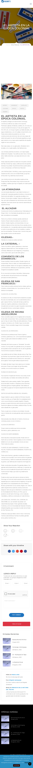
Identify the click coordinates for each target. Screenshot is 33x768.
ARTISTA (5, 105)
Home (8, 45)
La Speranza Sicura (17, 662)
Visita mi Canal (16, 624)
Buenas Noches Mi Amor (19, 639)
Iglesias (5, 111)
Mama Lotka (15, 674)
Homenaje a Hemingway (19, 647)
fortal (22, 108)
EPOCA (14, 108)
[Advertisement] (16, 66)
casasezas (14, 105)
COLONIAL (5, 108)
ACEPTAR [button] (16, 765)
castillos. (24, 105)
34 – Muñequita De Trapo (19, 654)
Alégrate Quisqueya (15, 680)
